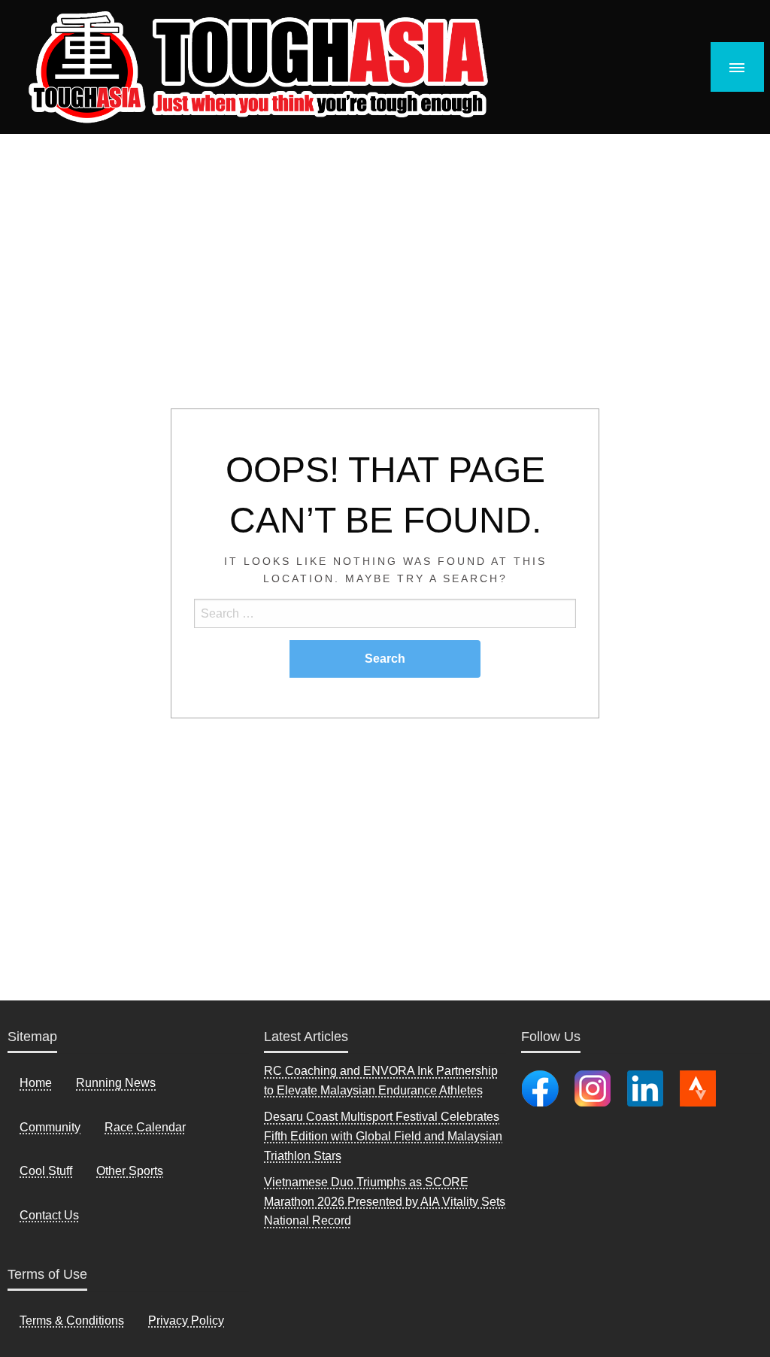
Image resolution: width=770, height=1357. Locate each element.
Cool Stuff (46, 1170)
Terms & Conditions (72, 1320)
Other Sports (129, 1170)
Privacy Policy (186, 1320)
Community (50, 1127)
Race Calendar (145, 1127)
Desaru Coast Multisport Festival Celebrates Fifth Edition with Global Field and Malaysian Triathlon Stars (383, 1135)
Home (36, 1082)
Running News (116, 1082)
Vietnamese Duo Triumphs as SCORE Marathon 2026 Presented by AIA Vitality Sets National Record (384, 1201)
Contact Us (49, 1215)
